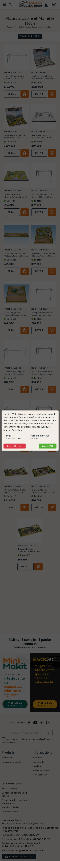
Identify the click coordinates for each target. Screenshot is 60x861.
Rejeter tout (14, 446)
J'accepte (48, 446)
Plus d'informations (14, 437)
